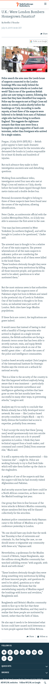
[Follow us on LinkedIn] (40, 652)
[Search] (45, 682)
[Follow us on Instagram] (16, 652)
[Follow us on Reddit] (10, 652)
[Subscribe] (10, 658)
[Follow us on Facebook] (34, 652)
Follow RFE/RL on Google (30, 683)
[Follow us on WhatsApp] (4, 658)
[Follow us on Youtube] (4, 652)
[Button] (44, 34)
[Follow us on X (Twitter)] (28, 652)
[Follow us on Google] (22, 652)
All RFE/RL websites (9, 683)
